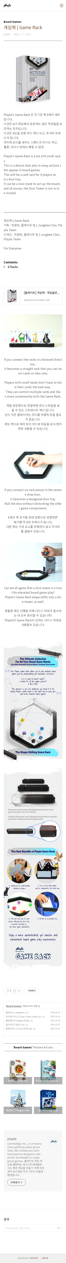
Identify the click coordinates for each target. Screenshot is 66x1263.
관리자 (45, 1258)
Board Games (13, 1006)
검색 (58, 1228)
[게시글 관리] (19, 991)
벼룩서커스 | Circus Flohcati (19, 1028)
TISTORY (33, 1258)
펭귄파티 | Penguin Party (17, 1020)
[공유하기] (14, 991)
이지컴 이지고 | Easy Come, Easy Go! (23, 1016)
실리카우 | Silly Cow (15, 1024)
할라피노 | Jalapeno (15, 1012)
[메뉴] (61, 5)
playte (11, 1138)
